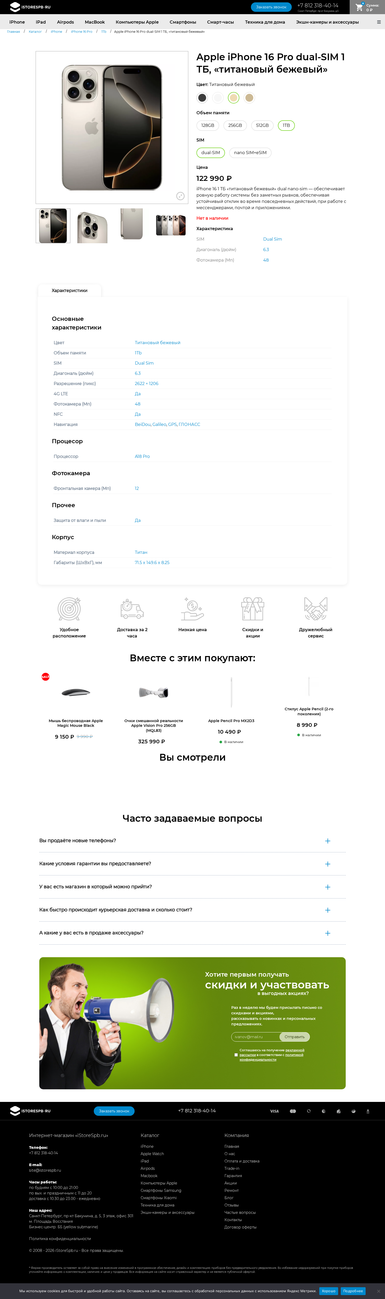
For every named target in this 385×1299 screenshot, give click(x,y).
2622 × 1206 (146, 383)
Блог (229, 1197)
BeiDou (143, 424)
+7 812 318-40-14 (317, 5)
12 (137, 488)
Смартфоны (183, 22)
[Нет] (378, 1291)
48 (137, 404)
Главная (231, 1146)
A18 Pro (142, 456)
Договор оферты (240, 1227)
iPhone (17, 22)
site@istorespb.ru (45, 1170)
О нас (229, 1153)
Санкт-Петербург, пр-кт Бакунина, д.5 (318, 11)
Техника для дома (265, 22)
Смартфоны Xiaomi (159, 1197)
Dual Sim (144, 363)
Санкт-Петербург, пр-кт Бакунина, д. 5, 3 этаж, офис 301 (81, 1216)
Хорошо (329, 1291)
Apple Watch (152, 1153)
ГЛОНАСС (189, 424)
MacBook (95, 22)
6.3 (138, 373)
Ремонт (231, 1190)
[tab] (70, 290)
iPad (41, 22)
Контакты (233, 1219)
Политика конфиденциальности (60, 1238)
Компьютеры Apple (137, 22)
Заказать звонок (271, 7)
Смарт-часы (220, 22)
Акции (230, 1183)
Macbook (149, 1175)
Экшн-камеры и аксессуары (327, 22)
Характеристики (69, 290)
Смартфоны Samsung (161, 1190)
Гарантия (233, 1175)
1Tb (138, 352)
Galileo (159, 424)
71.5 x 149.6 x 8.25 (152, 562)
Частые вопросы (240, 1212)
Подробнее (353, 1291)
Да (138, 393)
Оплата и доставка (242, 1161)
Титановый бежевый (157, 342)
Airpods (65, 22)
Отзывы (231, 1205)
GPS (172, 424)
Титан (141, 552)
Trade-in (231, 1168)
